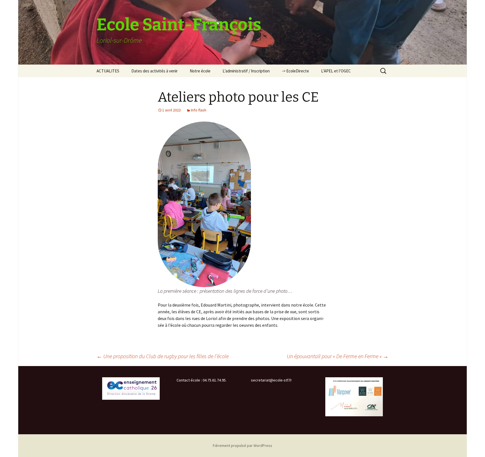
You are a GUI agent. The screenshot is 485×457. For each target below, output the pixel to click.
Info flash (198, 110)
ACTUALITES (108, 71)
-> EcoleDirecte (295, 71)
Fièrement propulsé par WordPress (242, 445)
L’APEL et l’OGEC (336, 71)
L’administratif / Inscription (246, 71)
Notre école (200, 71)
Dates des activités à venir (154, 71)
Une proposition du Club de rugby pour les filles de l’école (163, 356)
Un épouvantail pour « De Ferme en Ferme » (337, 356)
